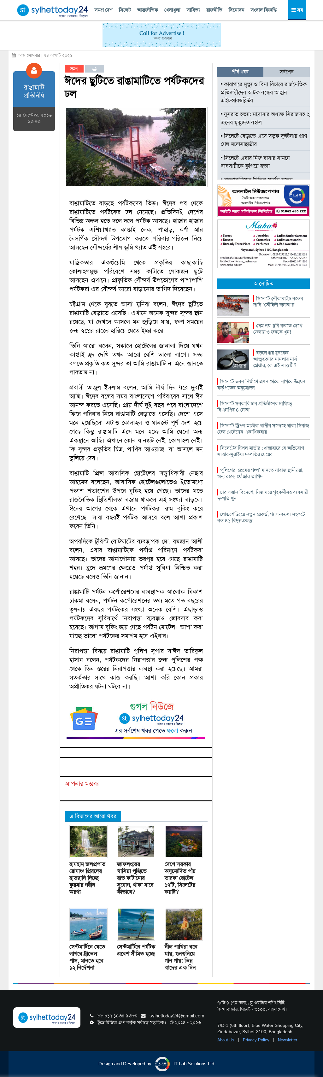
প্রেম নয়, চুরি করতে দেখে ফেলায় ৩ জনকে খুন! (277, 328)
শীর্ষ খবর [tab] (240, 71)
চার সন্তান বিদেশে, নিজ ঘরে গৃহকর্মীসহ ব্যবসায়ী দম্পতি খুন (262, 495)
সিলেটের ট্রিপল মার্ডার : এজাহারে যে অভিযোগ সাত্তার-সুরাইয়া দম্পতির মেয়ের (260, 451)
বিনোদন (236, 10)
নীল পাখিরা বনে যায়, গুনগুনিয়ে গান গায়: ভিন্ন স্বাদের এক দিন (181, 957)
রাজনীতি (214, 10)
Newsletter (287, 1040)
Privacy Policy (257, 1040)
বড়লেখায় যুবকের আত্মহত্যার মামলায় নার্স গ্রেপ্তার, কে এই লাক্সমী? (275, 359)
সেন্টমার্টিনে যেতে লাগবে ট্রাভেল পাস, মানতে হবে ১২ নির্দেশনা (87, 957)
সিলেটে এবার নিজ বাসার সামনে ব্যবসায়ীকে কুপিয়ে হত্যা (255, 162)
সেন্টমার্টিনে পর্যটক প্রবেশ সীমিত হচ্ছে (136, 950)
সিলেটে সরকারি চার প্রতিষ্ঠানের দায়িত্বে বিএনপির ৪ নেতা (254, 406)
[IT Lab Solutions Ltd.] (263, 200)
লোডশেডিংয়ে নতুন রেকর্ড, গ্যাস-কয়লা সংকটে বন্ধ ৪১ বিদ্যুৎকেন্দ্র (261, 517)
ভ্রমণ (74, 69)
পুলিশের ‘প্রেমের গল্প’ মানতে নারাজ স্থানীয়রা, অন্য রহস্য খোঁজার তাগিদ (260, 473)
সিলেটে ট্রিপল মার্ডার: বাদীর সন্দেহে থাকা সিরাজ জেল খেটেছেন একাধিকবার (263, 428)
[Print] (94, 69)
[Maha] (263, 243)
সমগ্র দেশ (104, 10)
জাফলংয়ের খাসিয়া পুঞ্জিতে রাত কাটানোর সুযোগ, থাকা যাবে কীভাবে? (135, 878)
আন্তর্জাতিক (147, 10)
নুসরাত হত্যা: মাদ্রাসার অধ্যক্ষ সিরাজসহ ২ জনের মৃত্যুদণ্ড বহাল (265, 118)
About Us (226, 1040)
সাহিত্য (193, 10)
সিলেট (125, 10)
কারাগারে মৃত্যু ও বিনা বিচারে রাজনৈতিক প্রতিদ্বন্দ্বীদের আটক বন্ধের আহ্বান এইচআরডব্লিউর (264, 92)
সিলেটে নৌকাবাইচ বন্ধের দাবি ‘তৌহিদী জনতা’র (278, 301)
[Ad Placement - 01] (162, 35)
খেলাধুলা (172, 10)
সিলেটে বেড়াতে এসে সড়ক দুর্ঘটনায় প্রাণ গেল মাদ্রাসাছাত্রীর (264, 140)
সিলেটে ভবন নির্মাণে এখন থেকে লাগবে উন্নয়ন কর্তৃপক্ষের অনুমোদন (261, 384)
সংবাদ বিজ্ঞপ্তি (264, 10)
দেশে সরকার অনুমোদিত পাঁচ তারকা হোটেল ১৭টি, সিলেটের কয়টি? (180, 878)
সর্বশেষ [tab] (286, 71)
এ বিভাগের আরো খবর (92, 816)
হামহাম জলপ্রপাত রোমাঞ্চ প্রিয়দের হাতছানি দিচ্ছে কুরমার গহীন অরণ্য (87, 878)
